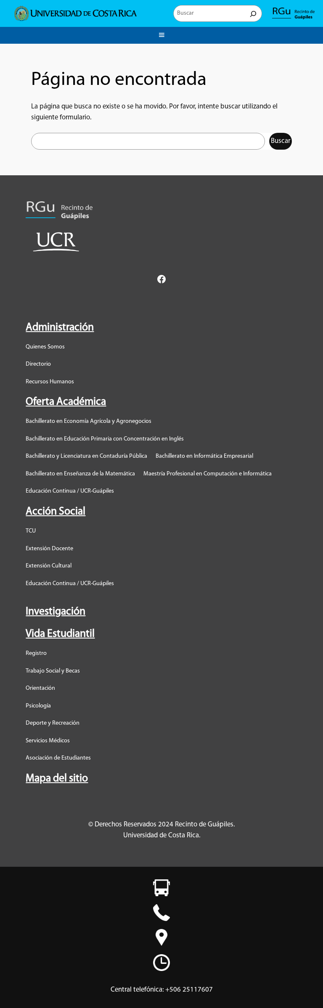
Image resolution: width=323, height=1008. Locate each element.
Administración (60, 327)
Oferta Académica (66, 402)
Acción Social (55, 512)
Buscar (280, 141)
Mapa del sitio (57, 778)
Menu (161, 33)
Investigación (55, 612)
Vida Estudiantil (60, 634)
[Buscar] (253, 13)
